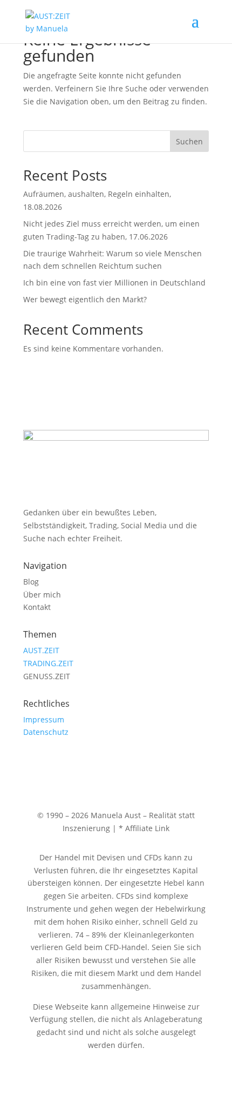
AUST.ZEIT (41, 650)
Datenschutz (46, 732)
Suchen (189, 141)
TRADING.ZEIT (48, 663)
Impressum (43, 719)
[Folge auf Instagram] (31, 763)
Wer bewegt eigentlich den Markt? (85, 299)
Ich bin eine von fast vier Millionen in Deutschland (114, 282)
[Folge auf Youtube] (53, 763)
